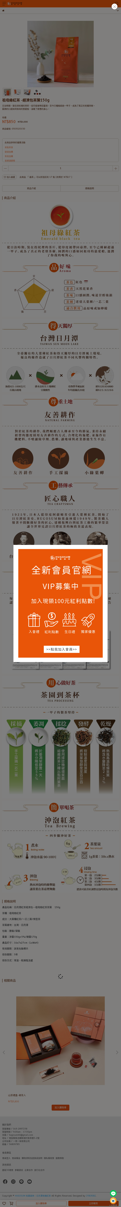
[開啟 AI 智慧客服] (113, 1200)
